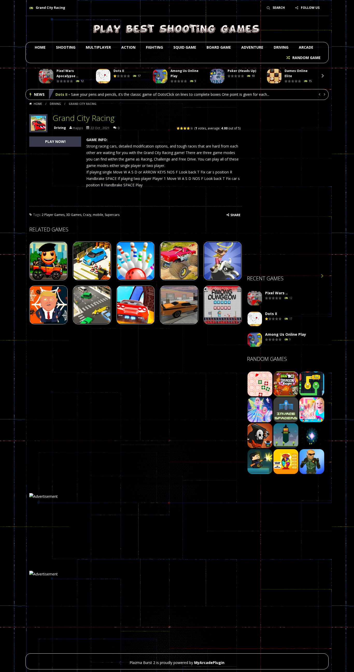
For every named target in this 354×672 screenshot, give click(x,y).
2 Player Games (53, 215)
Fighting (154, 47)
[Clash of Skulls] (259, 435)
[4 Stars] (188, 128)
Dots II (119, 71)
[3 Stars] (185, 128)
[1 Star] (178, 128)
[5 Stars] (192, 128)
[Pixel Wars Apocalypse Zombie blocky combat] (254, 298)
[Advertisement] (286, 189)
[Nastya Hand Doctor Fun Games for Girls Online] (311, 409)
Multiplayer (98, 47)
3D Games (73, 215)
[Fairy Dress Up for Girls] (259, 409)
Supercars (112, 215)
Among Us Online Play (75, 94)
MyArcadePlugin (209, 662)
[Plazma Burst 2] (177, 28)
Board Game (219, 47)
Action (128, 47)
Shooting (65, 47)
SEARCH (279, 7)
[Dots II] (254, 319)
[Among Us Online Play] (254, 339)
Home (40, 47)
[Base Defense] (285, 435)
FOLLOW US (310, 7)
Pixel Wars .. (276, 292)
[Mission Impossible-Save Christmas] (259, 383)
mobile (98, 215)
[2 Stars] (181, 128)
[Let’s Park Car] (311, 383)
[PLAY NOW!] (46, 76)
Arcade (306, 47)
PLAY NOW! (55, 141)
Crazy (87, 215)
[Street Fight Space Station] (311, 461)
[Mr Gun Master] (259, 461)
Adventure (252, 47)
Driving (281, 47)
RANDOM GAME (306, 57)
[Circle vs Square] (311, 435)
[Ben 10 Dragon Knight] (285, 383)
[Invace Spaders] (285, 409)
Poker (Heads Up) (242, 71)
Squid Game (184, 47)
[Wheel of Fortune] (285, 461)
